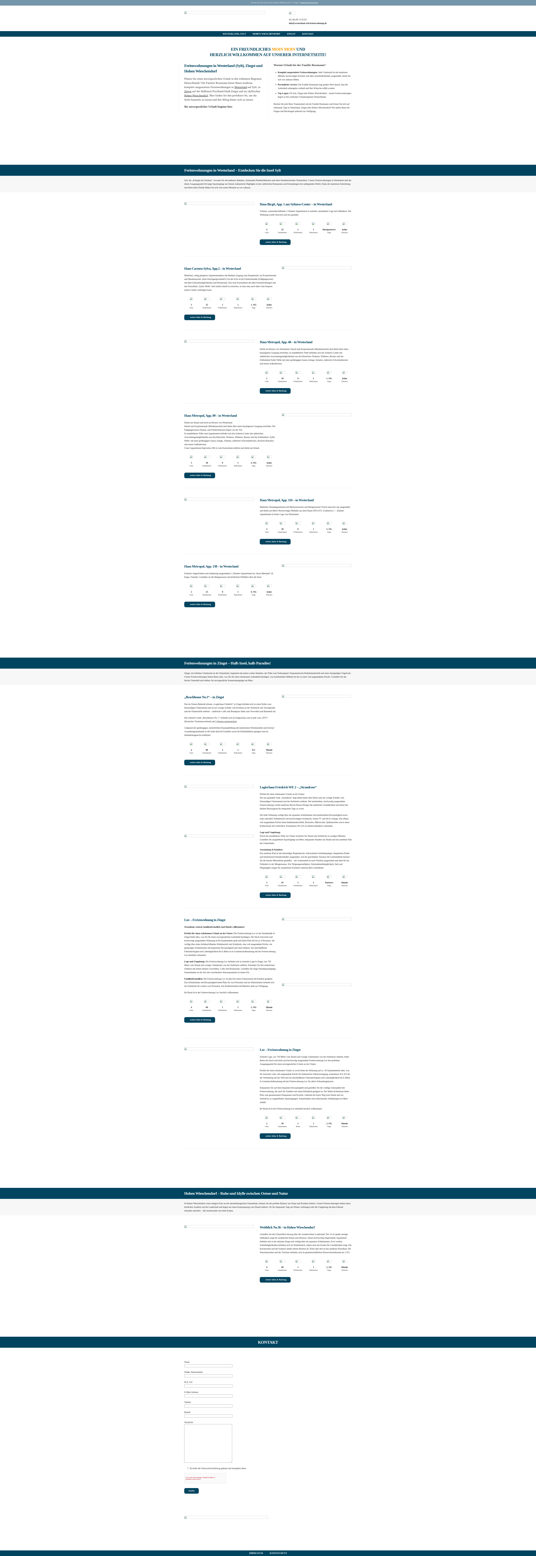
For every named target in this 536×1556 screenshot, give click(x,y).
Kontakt (308, 34)
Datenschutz (278, 1553)
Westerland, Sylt (234, 34)
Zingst (291, 34)
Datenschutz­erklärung (210, 1468)
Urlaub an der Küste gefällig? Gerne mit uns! (248, 29)
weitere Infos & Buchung (275, 242)
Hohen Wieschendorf (266, 34)
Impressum (256, 1553)
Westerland (240, 87)
